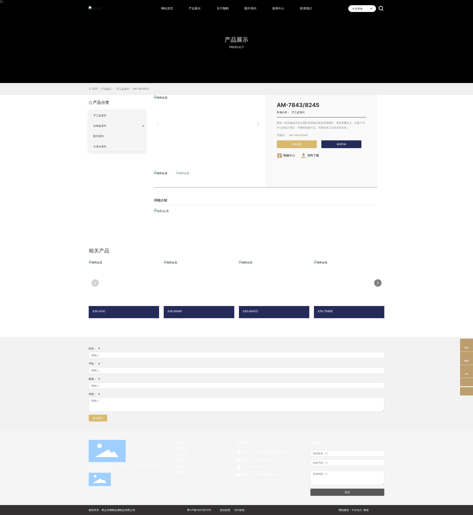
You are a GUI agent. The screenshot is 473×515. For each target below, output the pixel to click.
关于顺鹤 (181, 454)
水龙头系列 (99, 146)
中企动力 (357, 509)
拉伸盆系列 (99, 125)
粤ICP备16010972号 (199, 509)
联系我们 (181, 472)
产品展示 (236, 39)
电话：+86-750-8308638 (257, 459)
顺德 (366, 509)
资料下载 (313, 155)
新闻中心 (181, 466)
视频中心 (289, 155)
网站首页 (181, 443)
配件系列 (98, 136)
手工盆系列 (122, 89)
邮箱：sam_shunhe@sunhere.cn (261, 474)
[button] (258, 124)
